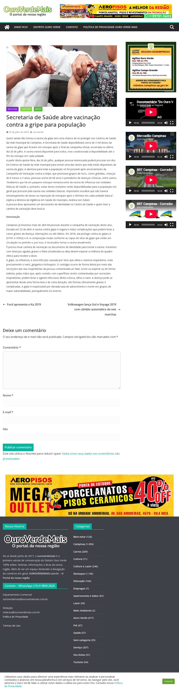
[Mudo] (166, 123)
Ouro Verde (80, 618)
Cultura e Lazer (82, 566)
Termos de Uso (11, 625)
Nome (8, 395)
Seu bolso (79, 654)
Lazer (76, 603)
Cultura (77, 559)
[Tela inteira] (171, 123)
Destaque (79, 573)
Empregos (79, 588)
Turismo (78, 662)
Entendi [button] (168, 681)
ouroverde (38, 132)
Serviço (77, 647)
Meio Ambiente (82, 610)
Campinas (26, 109)
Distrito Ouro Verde (46, 27)
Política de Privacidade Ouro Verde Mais (110, 27)
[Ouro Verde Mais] (7, 27)
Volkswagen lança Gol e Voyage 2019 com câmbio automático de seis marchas (92, 309)
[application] (151, 112)
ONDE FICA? (21, 27)
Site (5, 429)
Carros (77, 551)
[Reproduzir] (130, 123)
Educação (79, 581)
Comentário (12, 347)
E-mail (8, 412)
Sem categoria (81, 640)
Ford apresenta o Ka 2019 (24, 304)
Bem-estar (12, 109)
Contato (72, 27)
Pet (75, 625)
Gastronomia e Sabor (86, 595)
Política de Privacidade (15, 616)
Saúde (38, 109)
